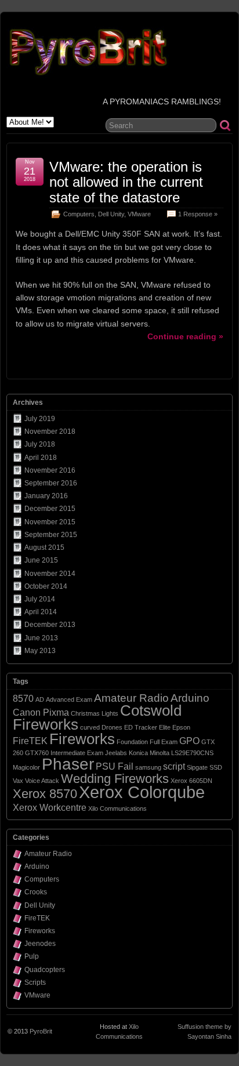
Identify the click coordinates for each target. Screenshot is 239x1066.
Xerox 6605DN (191, 780)
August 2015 (44, 547)
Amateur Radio (131, 698)
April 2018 (40, 458)
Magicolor (26, 767)
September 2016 (50, 483)
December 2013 (49, 625)
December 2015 (49, 509)
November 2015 (49, 522)
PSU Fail (114, 766)
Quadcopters (44, 970)
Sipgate (197, 767)
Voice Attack (42, 780)
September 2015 (50, 535)
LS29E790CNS (192, 752)
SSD (215, 767)
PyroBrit (41, 1031)
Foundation (132, 741)
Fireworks (82, 739)
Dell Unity (111, 214)
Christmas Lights (94, 713)
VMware (139, 214)
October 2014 (45, 586)
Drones (112, 727)
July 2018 (39, 444)
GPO (189, 741)
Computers (79, 214)
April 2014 (40, 612)
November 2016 (49, 470)
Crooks (35, 892)
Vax (18, 780)
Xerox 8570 (45, 793)
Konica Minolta (149, 752)
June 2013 (41, 638)
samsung (148, 767)
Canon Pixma (41, 712)
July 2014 (39, 599)
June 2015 (41, 560)
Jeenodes (40, 944)
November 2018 (49, 431)
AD (39, 699)
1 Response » (198, 214)
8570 (23, 699)
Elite (165, 727)
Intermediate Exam (76, 752)
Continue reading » (185, 336)
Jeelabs (116, 752)
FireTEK (30, 741)
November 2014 (49, 574)
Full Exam (164, 741)
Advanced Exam (69, 699)
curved (90, 727)
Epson (181, 727)
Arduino (190, 698)
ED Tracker (140, 727)
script (174, 766)
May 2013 (40, 651)
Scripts (35, 982)
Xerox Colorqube (142, 792)
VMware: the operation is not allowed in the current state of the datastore (126, 182)
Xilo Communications (117, 808)
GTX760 (37, 752)
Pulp (31, 956)
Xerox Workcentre (49, 808)
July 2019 (39, 419)
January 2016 (46, 496)
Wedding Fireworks (115, 778)
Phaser (68, 764)
